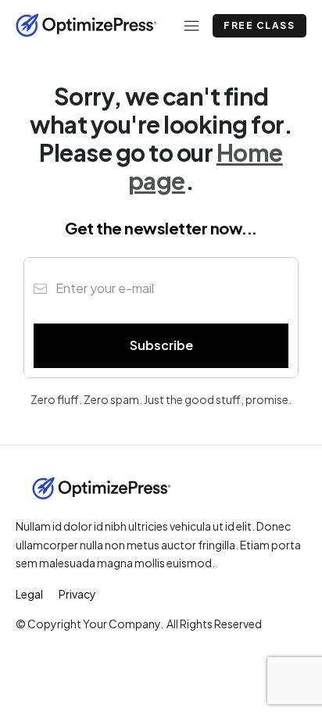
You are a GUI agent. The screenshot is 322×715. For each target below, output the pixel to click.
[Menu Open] (184, 26)
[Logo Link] (86, 25)
